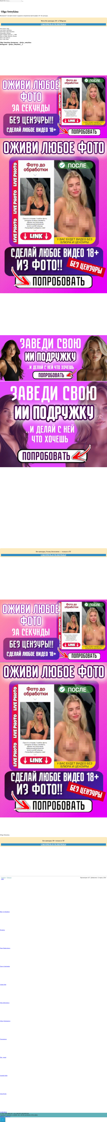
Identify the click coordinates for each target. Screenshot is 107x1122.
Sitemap (2, 1116)
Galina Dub (3, 984)
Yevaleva (2, 930)
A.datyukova (3, 1112)
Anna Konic (3, 1093)
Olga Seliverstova (4, 1002)
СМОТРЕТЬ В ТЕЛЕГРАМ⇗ (53, 24)
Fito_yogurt (3, 1057)
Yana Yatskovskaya (5, 948)
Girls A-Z (7, 1116)
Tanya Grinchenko (5, 966)
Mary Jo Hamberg (5, 911)
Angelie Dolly (4, 1075)
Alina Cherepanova (5, 1021)
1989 (2, 879)
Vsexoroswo (3, 1039)
